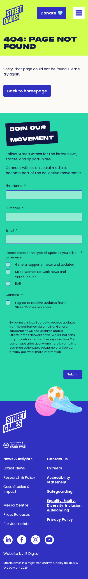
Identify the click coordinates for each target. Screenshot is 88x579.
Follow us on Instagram (35, 539)
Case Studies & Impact (16, 489)
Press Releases (16, 514)
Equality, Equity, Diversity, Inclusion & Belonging (64, 505)
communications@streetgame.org (35, 347)
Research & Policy (19, 477)
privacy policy (19, 352)
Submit (73, 374)
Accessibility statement (58, 480)
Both (18, 283)
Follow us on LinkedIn (8, 539)
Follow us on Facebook (21, 539)
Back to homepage (27, 91)
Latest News (14, 468)
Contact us (57, 459)
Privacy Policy (60, 519)
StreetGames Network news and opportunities (40, 274)
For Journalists (16, 523)
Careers (54, 468)
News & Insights (17, 459)
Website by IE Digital (21, 553)
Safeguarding (59, 491)
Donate (48, 13)
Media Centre (15, 505)
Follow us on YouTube (49, 539)
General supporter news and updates (44, 264)
